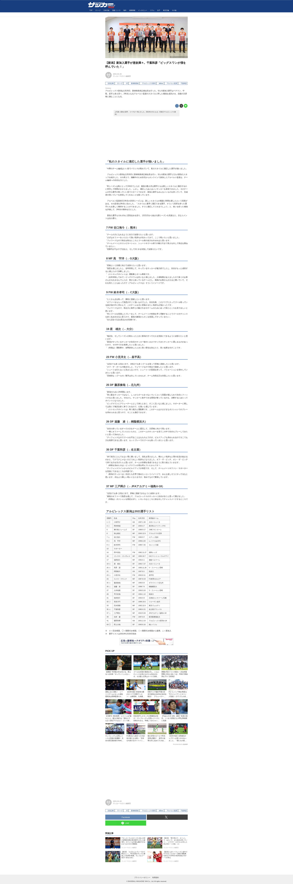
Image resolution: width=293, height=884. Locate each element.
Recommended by (178, 744)
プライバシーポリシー (142, 877)
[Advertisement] (146, 138)
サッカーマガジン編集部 (122, 76)
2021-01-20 (117, 74)
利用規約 (155, 877)
